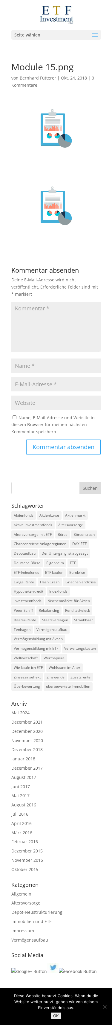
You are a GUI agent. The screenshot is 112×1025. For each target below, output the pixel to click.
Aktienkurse (49, 515)
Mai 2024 (20, 713)
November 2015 (27, 860)
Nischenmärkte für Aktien (68, 600)
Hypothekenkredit (28, 591)
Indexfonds (58, 591)
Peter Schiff (23, 610)
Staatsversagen (55, 620)
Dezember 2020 (27, 731)
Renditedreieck (77, 610)
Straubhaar (83, 620)
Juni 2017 (20, 786)
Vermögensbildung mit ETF (36, 648)
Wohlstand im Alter (64, 667)
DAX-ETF (79, 543)
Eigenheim (55, 562)
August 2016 (23, 805)
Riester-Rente (25, 620)
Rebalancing (49, 610)
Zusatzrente (80, 677)
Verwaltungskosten (80, 648)
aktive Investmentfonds (33, 524)
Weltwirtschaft (26, 658)
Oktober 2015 (24, 869)
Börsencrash (84, 534)
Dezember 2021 (27, 722)
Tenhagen (22, 629)
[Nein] (105, 1007)
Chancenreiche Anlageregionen (40, 543)
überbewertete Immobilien (68, 686)
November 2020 (27, 740)
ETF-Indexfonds (26, 572)
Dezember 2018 (27, 749)
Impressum (22, 931)
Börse (62, 534)
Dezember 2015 (27, 851)
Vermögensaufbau (51, 629)
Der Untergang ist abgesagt (65, 553)
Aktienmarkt (75, 515)
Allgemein (21, 894)
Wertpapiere (54, 658)
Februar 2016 (24, 841)
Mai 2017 (20, 795)
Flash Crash (49, 582)
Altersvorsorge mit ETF (33, 534)
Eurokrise (77, 572)
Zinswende (56, 677)
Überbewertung (27, 686)
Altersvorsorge (70, 524)
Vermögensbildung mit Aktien (38, 638)
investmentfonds (28, 600)
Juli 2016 (19, 814)
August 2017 (23, 777)
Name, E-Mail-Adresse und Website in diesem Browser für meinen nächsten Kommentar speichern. (53, 425)
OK (56, 1015)
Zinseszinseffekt (27, 677)
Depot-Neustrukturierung (36, 912)
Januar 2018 (23, 759)
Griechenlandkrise (80, 582)
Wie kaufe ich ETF (28, 667)
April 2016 (21, 823)
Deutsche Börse (27, 562)
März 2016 (21, 832)
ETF (73, 562)
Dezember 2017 (27, 768)
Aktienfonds (23, 515)
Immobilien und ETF (31, 921)
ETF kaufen (54, 572)
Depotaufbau (25, 553)
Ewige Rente (24, 582)
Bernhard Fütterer (38, 78)
